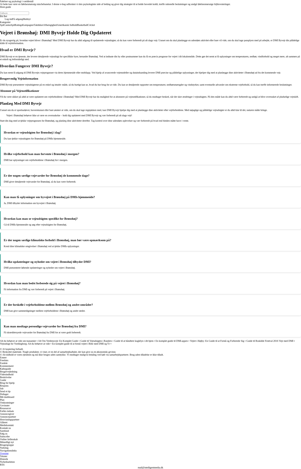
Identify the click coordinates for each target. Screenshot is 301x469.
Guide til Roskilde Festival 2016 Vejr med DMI (269, 341)
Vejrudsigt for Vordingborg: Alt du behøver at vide (25, 343)
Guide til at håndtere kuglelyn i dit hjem (133, 341)
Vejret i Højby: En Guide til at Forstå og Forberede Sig (217, 341)
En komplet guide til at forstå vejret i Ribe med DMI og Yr (81, 343)
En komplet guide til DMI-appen (172, 341)
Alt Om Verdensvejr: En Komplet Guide (58, 341)
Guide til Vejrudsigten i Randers (96, 341)
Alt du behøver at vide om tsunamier (18, 341)
